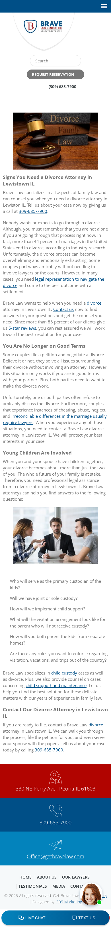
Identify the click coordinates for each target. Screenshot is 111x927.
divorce (94, 303)
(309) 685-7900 (62, 86)
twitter (97, 33)
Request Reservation (53, 74)
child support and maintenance (56, 685)
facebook (85, 33)
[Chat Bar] (55, 918)
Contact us (63, 309)
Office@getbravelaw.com (55, 856)
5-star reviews (22, 328)
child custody (64, 673)
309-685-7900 (33, 211)
